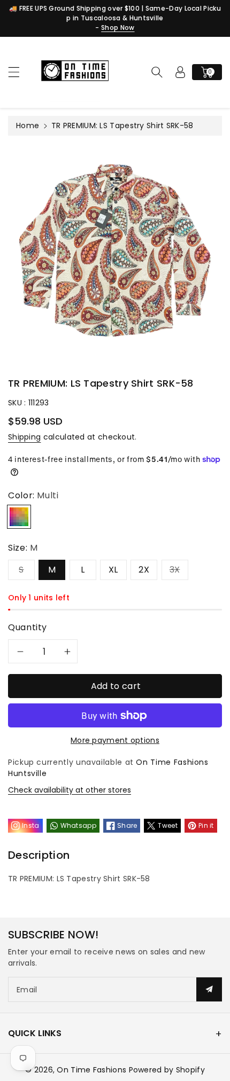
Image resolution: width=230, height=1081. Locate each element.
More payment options (115, 740)
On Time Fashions (91, 1069)
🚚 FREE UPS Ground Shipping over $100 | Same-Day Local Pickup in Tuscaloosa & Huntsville (115, 13)
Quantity (27, 627)
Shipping (24, 437)
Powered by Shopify (167, 1069)
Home (27, 125)
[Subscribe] (209, 989)
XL (113, 569)
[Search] (156, 72)
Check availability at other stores (69, 790)
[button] (18, 72)
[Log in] (180, 72)
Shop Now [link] (117, 27)
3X (175, 569)
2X (144, 569)
